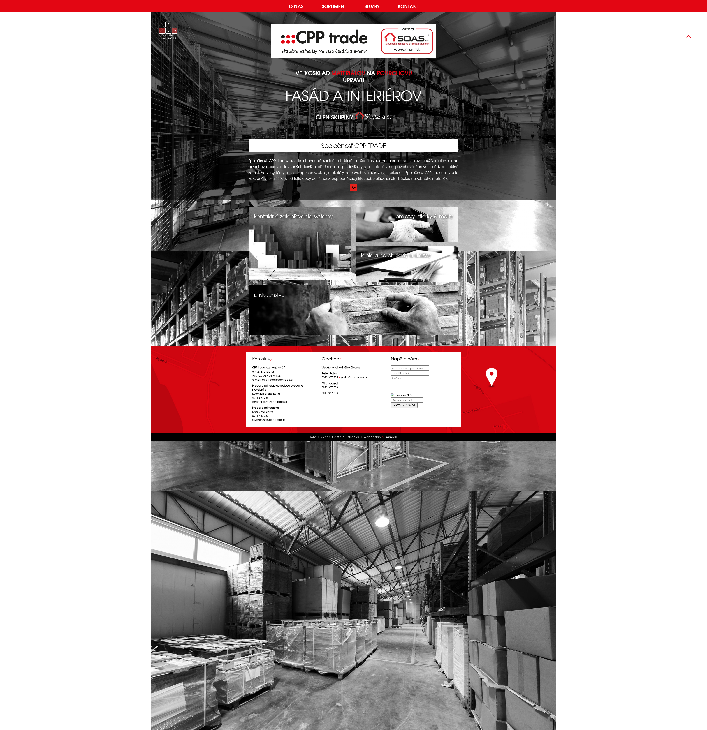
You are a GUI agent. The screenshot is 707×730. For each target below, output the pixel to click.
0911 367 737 (260, 415)
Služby (372, 6)
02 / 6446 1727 (272, 375)
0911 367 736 (698, 40)
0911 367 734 (330, 377)
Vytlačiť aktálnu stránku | (342, 437)
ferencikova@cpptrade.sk (269, 401)
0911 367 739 (330, 387)
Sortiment (334, 6)
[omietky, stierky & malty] (407, 224)
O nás (296, 6)
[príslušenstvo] (353, 310)
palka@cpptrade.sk (354, 377)
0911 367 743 (330, 393)
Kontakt (408, 6)
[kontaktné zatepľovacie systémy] (300, 243)
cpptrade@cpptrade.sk (277, 379)
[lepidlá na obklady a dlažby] (407, 263)
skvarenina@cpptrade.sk (268, 419)
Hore (312, 437)
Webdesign (372, 437)
